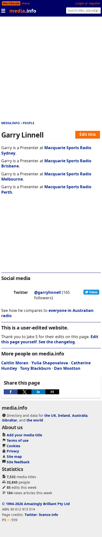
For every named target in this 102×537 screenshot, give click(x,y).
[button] (11, 391)
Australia (79, 415)
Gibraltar (9, 420)
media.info (10, 123)
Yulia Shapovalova (49, 363)
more (26, 3)
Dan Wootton (67, 368)
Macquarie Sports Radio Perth (46, 189)
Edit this (87, 134)
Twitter (31, 514)
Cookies (13, 446)
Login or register (88, 3)
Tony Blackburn (35, 368)
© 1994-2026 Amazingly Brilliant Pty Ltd (36, 503)
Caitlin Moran (14, 363)
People (28, 123)
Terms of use (17, 440)
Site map (14, 456)
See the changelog (57, 342)
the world (34, 420)
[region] (51, 237)
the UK (50, 415)
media (22, 10)
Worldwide (11, 3)
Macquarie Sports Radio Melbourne (46, 176)
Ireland (64, 415)
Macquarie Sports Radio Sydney (46, 150)
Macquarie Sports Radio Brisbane (46, 163)
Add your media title (24, 435)
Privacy (13, 451)
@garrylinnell (47, 292)
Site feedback (18, 462)
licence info (48, 514)
